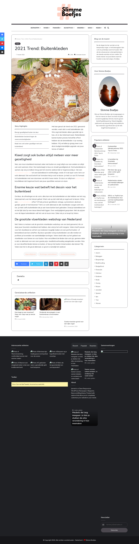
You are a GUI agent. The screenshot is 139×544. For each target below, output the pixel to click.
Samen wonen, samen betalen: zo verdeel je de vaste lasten (91, 372)
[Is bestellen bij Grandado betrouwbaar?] (100, 162)
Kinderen (80, 28)
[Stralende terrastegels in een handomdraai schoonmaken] (50, 304)
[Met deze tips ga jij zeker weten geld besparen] (100, 173)
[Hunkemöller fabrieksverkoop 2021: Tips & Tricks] (100, 151)
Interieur (98, 273)
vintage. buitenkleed (49, 254)
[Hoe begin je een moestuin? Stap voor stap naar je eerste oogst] (25, 304)
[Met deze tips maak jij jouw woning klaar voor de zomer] (40, 355)
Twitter (14, 377)
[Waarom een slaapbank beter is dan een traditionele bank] (20, 367)
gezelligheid (31, 254)
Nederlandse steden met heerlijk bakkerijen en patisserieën (115, 182)
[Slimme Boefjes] (69, 11)
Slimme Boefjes (91, 540)
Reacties (93, 346)
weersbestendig (68, 254)
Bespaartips (35, 28)
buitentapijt (79, 178)
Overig (98, 283)
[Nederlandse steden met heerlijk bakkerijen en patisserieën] (100, 186)
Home (18, 39)
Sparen (98, 293)
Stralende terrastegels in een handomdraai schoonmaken (50, 313)
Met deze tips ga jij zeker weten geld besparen (114, 172)
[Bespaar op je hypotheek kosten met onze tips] (59, 355)
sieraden (99, 290)
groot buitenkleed (24, 202)
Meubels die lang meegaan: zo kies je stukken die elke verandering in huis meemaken (109, 233)
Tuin (23, 39)
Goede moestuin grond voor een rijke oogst (74, 323)
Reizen (98, 28)
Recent (75, 346)
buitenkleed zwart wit (23, 173)
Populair (84, 346)
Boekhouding (100, 263)
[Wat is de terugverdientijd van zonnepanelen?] (59, 367)
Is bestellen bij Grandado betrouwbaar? (113, 161)
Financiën (56, 28)
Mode (90, 28)
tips (97, 296)
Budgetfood (68, 28)
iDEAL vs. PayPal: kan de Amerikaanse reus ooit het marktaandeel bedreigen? (115, 199)
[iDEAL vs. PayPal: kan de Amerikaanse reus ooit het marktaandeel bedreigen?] (100, 201)
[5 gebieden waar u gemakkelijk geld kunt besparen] (40, 367)
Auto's (98, 253)
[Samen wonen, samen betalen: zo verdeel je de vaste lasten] (77, 374)
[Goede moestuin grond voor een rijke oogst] (75, 309)
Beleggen (99, 256)
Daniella (20, 276)
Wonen (46, 28)
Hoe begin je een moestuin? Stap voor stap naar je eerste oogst (25, 314)
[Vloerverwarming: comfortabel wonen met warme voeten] (20, 355)
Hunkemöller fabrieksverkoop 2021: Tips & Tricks (115, 148)
